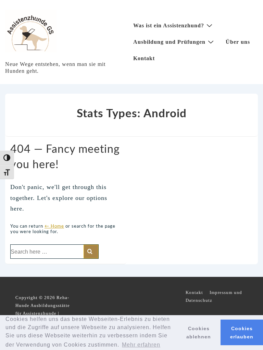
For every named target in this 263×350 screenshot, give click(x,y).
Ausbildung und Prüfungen (169, 42)
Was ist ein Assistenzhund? (168, 25)
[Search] (91, 251)
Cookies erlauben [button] (241, 332)
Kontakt (144, 58)
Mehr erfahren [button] (141, 345)
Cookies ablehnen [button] (198, 332)
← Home (54, 226)
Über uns (238, 42)
